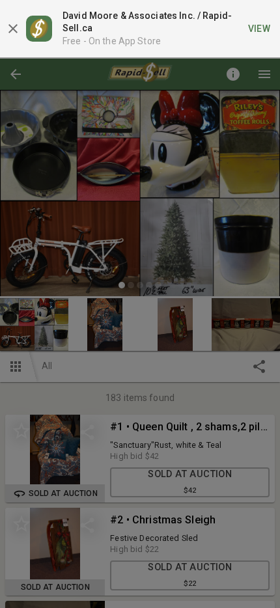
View (259, 28)
